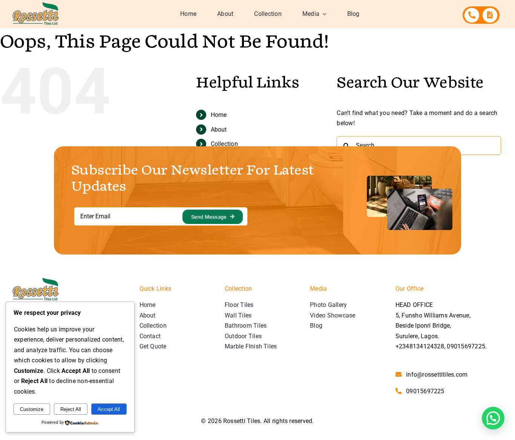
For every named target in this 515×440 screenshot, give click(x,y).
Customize (31, 409)
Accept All (109, 409)
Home (219, 114)
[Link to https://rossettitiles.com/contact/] (471, 15)
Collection (224, 143)
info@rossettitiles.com (436, 374)
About (219, 129)
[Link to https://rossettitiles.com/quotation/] (490, 15)
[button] (493, 418)
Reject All (70, 409)
